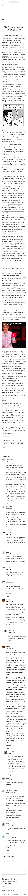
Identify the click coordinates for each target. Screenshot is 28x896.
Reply (7, 503)
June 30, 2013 (9, 779)
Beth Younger (9, 532)
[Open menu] (3, 20)
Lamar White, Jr (12, 630)
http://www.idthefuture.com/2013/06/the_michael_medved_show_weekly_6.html (17, 638)
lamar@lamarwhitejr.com (8, 890)
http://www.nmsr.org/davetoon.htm (14, 588)
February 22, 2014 (10, 792)
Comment (20, 871)
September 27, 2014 (11, 837)
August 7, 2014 (9, 825)
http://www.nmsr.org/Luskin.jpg (13, 591)
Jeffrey (7, 778)
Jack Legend (9, 506)
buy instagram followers (11, 790)
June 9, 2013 (9, 583)
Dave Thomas (9, 582)
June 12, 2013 (9, 601)
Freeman (8, 823)
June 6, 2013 (9, 461)
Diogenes (8, 599)
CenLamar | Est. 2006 (10, 879)
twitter (7, 836)
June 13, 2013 (9, 648)
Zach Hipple (9, 567)
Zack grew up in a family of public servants (12, 376)
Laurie (7, 552)
